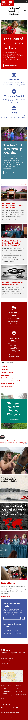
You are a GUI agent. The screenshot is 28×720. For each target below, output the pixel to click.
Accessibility (4, 716)
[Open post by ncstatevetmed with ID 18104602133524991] (14, 544)
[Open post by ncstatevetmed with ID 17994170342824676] (14, 460)
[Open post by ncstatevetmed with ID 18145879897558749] (14, 516)
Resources (16, 716)
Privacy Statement (21, 694)
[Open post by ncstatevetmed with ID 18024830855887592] (14, 488)
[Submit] (23, 618)
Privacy (10, 716)
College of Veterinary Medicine (14, 11)
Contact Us (19, 697)
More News (24, 184)
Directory (5, 698)
